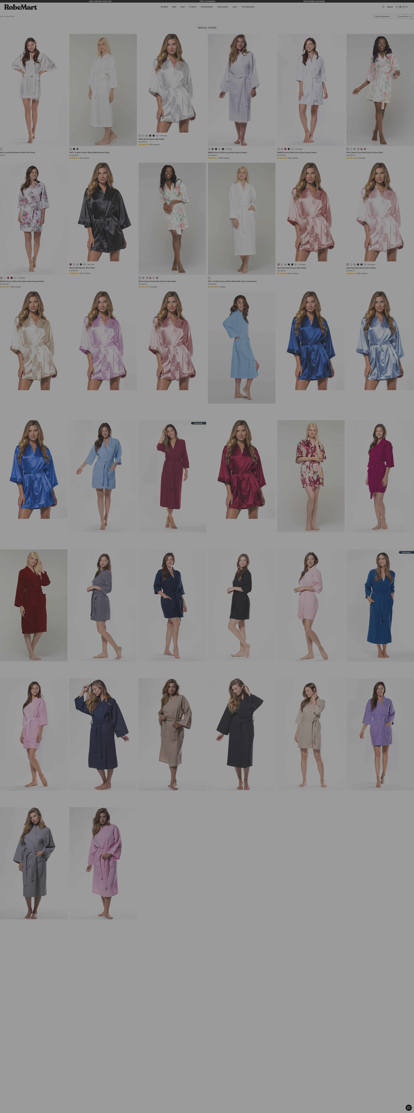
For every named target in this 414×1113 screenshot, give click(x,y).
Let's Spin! (232, 572)
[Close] (243, 534)
